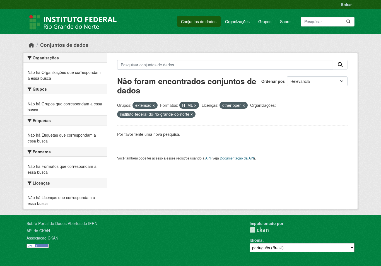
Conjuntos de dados (198, 21)
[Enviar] (348, 21)
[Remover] (154, 105)
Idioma (256, 240)
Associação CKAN (42, 238)
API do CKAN (38, 230)
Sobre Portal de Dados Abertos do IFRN (61, 223)
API (208, 158)
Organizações (237, 21)
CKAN (259, 230)
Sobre (285, 21)
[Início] (31, 44)
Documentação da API (237, 158)
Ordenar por (272, 81)
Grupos (264, 21)
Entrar (346, 4)
